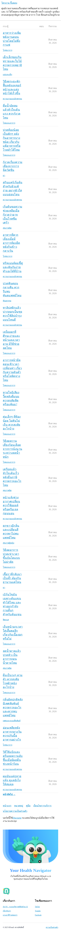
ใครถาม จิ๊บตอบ (9, 3)
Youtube (38, 911)
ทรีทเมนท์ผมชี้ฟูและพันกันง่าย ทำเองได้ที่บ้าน (13, 267)
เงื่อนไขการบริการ (42, 805)
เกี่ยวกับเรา (7, 911)
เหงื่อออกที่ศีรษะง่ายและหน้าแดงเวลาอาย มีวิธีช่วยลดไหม (11, 339)
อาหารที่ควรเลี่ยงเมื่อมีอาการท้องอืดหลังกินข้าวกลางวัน (11, 242)
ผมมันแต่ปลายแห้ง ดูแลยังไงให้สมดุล (12, 780)
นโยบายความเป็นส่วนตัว (15, 811)
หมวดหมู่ (18, 805)
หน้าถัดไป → (9, 794)
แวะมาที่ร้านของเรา (10, 915)
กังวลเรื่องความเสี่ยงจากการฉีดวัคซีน (12, 166)
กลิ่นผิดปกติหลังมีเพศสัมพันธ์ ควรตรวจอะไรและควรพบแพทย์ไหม (13, 707)
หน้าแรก (7, 805)
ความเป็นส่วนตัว (52, 927)
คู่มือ (28, 805)
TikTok (37, 907)
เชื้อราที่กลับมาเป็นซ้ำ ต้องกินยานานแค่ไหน (12, 578)
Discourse (17, 818)
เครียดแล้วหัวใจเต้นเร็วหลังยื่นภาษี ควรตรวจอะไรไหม (12, 477)
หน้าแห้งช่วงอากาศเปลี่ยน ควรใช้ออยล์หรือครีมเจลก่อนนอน (11, 505)
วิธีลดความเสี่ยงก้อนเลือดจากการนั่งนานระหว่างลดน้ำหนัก (12, 448)
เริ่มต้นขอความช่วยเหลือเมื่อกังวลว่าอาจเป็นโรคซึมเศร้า (12, 214)
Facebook (38, 915)
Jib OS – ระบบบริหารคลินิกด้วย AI (15, 907)
